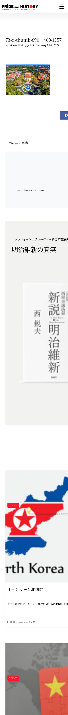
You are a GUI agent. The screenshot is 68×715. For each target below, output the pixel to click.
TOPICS (13, 505)
